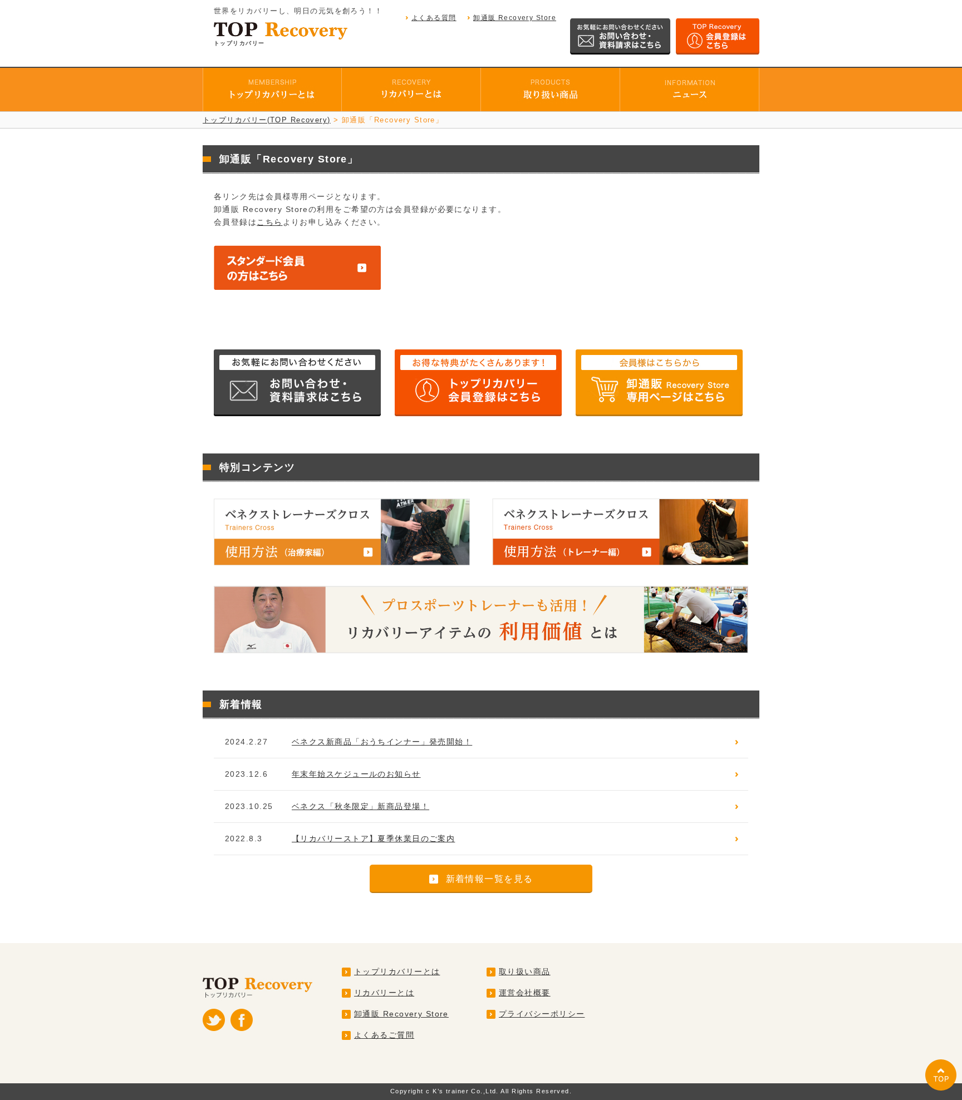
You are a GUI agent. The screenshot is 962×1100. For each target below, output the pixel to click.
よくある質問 (434, 18)
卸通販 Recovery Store (514, 18)
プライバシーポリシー (542, 1013)
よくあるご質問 (384, 1034)
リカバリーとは (384, 992)
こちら (269, 222)
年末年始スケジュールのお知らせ (356, 773)
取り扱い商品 (525, 971)
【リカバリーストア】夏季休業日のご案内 (373, 838)
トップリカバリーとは (397, 971)
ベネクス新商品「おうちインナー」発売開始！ (382, 741)
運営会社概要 (525, 992)
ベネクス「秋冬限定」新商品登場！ (360, 806)
